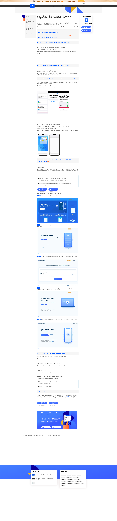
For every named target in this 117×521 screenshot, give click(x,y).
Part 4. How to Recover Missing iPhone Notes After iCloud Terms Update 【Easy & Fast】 (54, 35)
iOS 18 (63, 477)
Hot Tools (59, 6)
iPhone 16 (63, 475)
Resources (83, 3)
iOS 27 (74, 475)
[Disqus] (58, 450)
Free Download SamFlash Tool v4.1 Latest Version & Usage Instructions (45, 479)
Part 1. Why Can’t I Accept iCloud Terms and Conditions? (48, 30)
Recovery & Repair (44, 6)
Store (73, 6)
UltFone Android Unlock (45, 411)
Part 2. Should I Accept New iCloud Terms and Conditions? (48, 32)
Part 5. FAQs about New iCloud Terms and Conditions (48, 37)
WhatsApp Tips (70, 481)
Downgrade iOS (78, 481)
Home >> (23, 435)
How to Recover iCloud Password (29, 29)
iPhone (63, 485)
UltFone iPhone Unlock (41, 166)
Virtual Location (76, 477)
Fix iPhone (63, 483)
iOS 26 (69, 475)
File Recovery (69, 477)
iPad (82, 483)
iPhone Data (70, 483)
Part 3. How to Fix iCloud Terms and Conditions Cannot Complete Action (51, 34)
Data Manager (52, 6)
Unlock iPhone (77, 479)
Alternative (63, 481)
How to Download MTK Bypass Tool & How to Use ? (44, 482)
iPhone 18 (79, 475)
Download (78, 6)
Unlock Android (70, 479)
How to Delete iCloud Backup (29, 26)
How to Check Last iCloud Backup (30, 22)
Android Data (77, 483)
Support (83, 6)
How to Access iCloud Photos (29, 31)
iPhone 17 (63, 479)
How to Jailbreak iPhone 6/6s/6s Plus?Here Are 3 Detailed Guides (44, 475)
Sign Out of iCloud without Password (30, 34)
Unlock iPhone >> (28, 435)
